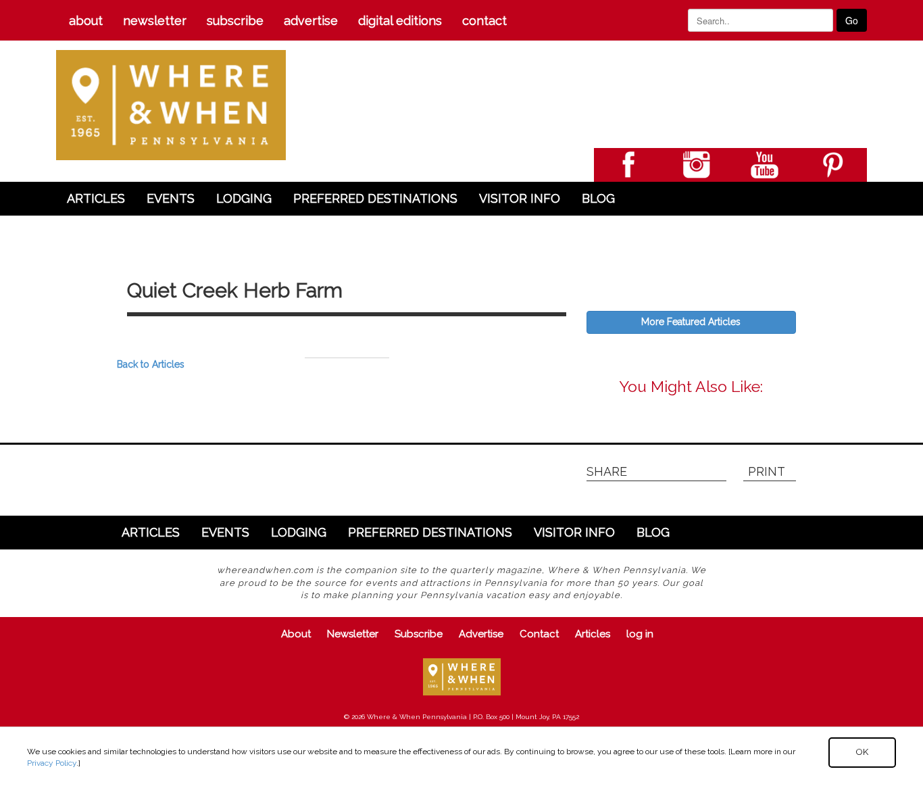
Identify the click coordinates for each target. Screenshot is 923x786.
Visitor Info (519, 198)
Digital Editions (400, 21)
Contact (484, 21)
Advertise (311, 21)
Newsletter (154, 21)
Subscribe (235, 21)
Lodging (244, 198)
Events (171, 198)
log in (639, 634)
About (86, 21)
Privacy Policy (51, 763)
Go (851, 20)
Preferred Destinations (375, 198)
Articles (96, 198)
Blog (598, 198)
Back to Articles (150, 364)
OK (862, 752)
